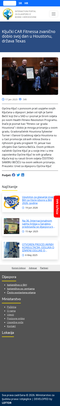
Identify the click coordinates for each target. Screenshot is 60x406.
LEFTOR (7, 403)
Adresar (33, 268)
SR (20, 3)
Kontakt (11, 326)
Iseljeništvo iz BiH (17, 285)
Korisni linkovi (19, 268)
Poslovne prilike (16, 318)
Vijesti (10, 314)
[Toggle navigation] (53, 14)
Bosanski (10, 3)
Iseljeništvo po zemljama (21, 289)
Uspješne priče (15, 322)
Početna (11, 307)
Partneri (44, 268)
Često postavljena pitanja (21, 292)
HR (26, 3)
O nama (11, 311)
